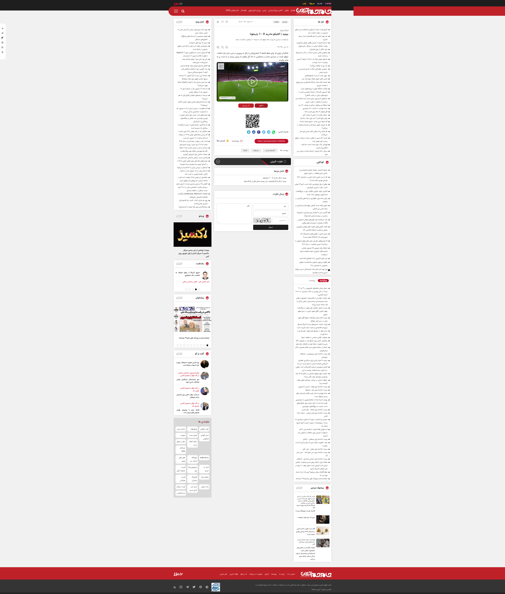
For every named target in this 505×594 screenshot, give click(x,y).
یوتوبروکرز (194, 429)
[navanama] (328, 3)
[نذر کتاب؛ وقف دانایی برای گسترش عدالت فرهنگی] (205, 393)
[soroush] (248, 132)
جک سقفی (205, 486)
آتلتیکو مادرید (270, 150)
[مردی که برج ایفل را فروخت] (322, 519)
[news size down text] (226, 47)
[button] (199, 289)
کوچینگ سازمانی (194, 479)
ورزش (285, 22)
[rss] (2, 52)
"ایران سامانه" (316, 589)
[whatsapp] (273, 132)
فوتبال (276, 22)
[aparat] (2, 43)
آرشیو (267, 574)
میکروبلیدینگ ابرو (192, 469)
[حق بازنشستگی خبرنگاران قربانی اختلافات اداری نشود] (205, 377)
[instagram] (2, 29)
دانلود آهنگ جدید (193, 443)
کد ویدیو (246, 105)
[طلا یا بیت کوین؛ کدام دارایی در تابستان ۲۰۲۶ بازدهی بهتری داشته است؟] (322, 531)
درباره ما (282, 574)
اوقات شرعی (234, 574)
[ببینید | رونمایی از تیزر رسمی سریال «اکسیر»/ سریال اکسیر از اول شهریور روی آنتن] (192, 234)
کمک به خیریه (206, 469)
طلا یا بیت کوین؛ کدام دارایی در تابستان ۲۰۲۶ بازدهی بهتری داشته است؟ (305, 531)
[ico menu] (176, 11)
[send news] (222, 22)
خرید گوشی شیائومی (205, 437)
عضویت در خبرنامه (255, 574)
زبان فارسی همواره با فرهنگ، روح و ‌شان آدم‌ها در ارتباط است (187, 364)
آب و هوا (244, 574)
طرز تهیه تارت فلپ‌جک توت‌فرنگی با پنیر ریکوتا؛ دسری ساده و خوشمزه (311, 271)
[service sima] (312, 3)
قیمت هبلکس (182, 479)
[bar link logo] (178, 4)
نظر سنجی (223, 574)
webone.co (204, 457)
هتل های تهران (182, 459)
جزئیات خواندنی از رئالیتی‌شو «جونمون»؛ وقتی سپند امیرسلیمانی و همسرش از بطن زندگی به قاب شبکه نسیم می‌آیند (305, 553)
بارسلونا (256, 150)
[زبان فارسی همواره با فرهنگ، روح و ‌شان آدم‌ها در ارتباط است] (205, 364)
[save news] (227, 22)
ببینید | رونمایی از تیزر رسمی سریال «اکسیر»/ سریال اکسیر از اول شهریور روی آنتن (193, 253)
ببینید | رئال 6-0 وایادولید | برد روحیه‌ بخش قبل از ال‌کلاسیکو (265, 181)
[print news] (217, 22)
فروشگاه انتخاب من (193, 459)
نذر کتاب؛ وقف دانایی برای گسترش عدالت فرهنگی (187, 396)
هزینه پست (193, 435)
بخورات (182, 435)
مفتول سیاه (205, 477)
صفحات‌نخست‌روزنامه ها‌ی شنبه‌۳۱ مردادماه (194, 338)
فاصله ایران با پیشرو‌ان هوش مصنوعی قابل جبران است (187, 411)
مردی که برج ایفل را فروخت (306, 517)
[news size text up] (218, 47)
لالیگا (245, 150)
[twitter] (2, 38)
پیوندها (274, 574)
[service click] (304, 3)
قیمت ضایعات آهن (181, 469)
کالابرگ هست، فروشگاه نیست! (305, 511)
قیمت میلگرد (180, 486)
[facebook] (258, 132)
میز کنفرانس (181, 493)
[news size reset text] (222, 47)
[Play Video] (252, 81)
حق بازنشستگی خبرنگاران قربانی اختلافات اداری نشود (187, 380)
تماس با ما (291, 574)
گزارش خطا (221, 140)
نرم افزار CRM (182, 450)
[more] (299, 488)
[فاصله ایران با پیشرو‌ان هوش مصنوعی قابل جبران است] (205, 408)
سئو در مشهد (180, 441)
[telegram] (2, 33)
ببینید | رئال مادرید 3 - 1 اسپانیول (274, 178)
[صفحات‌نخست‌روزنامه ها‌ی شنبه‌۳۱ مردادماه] (192, 319)
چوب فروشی (204, 429)
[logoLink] (313, 11)
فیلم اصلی (256, 111)
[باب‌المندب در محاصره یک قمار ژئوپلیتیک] (203, 275)
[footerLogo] (316, 574)
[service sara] (319, 3)
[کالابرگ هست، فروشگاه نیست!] (322, 503)
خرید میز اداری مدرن (193, 488)
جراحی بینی (181, 429)
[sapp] (2, 48)
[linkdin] (253, 132)
